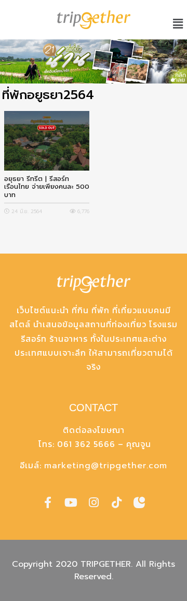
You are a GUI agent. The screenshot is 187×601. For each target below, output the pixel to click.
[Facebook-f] (47, 502)
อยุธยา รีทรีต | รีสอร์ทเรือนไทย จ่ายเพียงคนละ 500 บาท (46, 187)
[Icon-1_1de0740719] (139, 502)
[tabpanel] (93, 61)
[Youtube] (70, 502)
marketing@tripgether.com (105, 465)
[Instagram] (93, 502)
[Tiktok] (116, 502)
